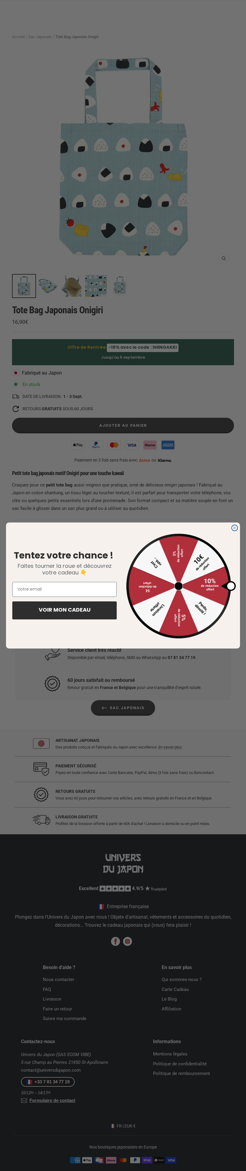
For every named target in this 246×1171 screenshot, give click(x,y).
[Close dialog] (235, 528)
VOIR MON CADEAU (65, 610)
